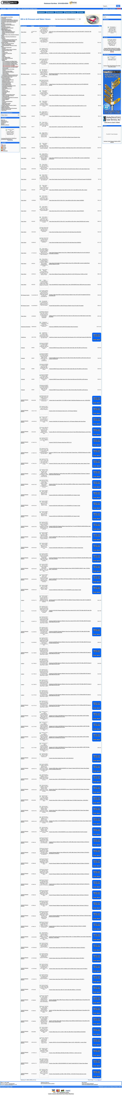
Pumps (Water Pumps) (6, 84)
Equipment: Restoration (6, 23)
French (4, 146)
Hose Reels (4, 59)
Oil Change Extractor (6, 82)
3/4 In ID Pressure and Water (9, 65)
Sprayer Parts (5, 90)
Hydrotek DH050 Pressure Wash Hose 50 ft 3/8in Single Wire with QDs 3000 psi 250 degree (68, 347)
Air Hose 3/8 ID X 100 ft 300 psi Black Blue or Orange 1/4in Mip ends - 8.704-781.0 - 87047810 (69, 63)
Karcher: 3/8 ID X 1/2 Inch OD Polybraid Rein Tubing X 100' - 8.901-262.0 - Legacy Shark (67, 1042)
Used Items (4, 110)
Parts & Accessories (12, 8)
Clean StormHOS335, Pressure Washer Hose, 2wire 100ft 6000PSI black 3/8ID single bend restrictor (70, 284)
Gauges (4, 54)
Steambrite (50, 12)
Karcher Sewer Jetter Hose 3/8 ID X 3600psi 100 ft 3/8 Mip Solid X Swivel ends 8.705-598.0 (68, 968)
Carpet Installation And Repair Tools (9, 39)
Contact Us (3, 122)
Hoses (19, 8)
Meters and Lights (6, 80)
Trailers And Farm (5, 106)
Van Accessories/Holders (7, 101)
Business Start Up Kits (6, 109)
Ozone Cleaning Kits (6, 83)
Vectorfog (4, 102)
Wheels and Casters (6, 103)
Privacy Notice (4, 120)
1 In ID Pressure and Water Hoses (10, 61)
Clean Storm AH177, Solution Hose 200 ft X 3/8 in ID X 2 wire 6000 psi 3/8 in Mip (66, 126)
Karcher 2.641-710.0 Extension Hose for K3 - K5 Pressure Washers (63, 410)
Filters (3, 51)
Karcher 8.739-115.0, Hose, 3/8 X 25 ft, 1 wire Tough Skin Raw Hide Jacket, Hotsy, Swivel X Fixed (69, 463)
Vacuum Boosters (5, 98)
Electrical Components (6, 47)
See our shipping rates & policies (47, 1083)
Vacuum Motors (5, 99)
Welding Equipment (6, 107)
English (4, 144)
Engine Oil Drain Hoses (7, 70)
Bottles (3, 33)
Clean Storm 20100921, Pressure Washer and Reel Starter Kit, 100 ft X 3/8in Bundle (66, 95)
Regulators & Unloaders (7, 86)
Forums (80, 12)
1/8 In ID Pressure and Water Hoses (10, 64)
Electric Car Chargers (6, 44)
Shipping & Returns (5, 124)
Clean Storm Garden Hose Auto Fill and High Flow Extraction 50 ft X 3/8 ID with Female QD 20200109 (70, 179)
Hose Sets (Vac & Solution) (8, 71)
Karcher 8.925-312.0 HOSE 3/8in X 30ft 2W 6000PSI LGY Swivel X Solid (64, 516)
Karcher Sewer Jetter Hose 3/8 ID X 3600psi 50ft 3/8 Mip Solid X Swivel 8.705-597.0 (66, 979)
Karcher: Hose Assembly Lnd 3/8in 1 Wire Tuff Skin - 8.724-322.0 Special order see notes (67, 1073)
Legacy (22, 600)
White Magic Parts (6, 104)
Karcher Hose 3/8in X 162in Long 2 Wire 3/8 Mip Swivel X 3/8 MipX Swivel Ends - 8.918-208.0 (68, 800)
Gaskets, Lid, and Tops (7, 53)
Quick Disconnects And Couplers (9, 85)
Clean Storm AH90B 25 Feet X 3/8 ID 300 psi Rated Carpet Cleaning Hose (64, 137)
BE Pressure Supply (25, 74)
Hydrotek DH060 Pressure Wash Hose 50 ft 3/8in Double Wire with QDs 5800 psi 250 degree (68, 368)
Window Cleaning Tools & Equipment (9, 108)
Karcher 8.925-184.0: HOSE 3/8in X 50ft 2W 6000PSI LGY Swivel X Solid (64, 495)
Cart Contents (112, 8)
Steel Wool (4, 92)
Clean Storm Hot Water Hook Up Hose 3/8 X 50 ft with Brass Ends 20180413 (65, 242)
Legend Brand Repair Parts (8, 79)
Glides (3, 55)
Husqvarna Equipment (25, 326)
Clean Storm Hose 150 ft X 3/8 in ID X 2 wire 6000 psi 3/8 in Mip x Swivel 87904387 (66, 210)
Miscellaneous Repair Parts (7, 81)
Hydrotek (23, 347)
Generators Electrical (6, 26)
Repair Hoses (5, 72)
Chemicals (59, 12)
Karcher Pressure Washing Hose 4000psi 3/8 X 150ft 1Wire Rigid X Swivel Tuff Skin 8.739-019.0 (69, 863)
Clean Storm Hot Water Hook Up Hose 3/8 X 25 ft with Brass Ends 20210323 (65, 231)
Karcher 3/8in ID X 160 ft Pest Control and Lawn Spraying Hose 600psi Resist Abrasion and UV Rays (70, 431)
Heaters (3, 56)
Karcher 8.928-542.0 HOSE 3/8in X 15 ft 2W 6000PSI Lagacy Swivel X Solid (65, 589)
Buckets (4, 38)
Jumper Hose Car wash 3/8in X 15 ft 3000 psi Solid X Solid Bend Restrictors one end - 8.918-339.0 (69, 400)
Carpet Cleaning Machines (55, 1093)
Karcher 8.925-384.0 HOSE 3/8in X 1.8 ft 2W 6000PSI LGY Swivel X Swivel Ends (66, 547)
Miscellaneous (5, 28)
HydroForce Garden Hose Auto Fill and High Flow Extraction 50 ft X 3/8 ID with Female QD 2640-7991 (70, 337)
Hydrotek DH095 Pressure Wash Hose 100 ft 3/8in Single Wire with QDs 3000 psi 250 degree (68, 379)
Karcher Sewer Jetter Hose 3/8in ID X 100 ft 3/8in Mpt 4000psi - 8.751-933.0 (65, 989)
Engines (4, 48)
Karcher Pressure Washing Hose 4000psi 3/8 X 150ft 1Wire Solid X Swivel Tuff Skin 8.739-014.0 (69, 873)
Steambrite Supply (64, 1092)
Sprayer (3, 89)
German (4, 148)
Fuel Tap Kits (5, 52)
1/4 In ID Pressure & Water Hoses (10, 63)
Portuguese (5, 150)
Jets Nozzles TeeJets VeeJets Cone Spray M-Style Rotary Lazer (9, 76)
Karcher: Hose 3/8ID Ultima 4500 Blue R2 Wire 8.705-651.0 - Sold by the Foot (65, 1052)
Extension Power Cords (7, 50)
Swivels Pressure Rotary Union (8, 94)
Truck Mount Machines (68, 1093)
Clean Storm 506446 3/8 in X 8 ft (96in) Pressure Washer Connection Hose (64, 116)
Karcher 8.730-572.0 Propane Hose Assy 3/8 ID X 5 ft (60, 442)
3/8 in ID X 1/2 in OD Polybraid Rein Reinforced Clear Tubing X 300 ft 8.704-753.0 (66, 42)
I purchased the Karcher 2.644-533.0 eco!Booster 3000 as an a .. (8, 139)
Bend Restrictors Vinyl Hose (8, 68)
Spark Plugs (4, 87)
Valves (3, 100)
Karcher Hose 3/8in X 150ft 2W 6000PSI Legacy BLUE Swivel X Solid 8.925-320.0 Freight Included (69, 779)
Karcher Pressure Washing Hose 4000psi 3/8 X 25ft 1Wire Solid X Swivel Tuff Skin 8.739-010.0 (69, 894)
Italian (4, 149)
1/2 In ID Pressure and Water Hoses (10, 62)
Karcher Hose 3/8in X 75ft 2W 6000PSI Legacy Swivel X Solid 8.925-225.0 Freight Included (68, 831)
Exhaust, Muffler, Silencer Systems (9, 49)
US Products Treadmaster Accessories (10, 97)
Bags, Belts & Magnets (7, 30)
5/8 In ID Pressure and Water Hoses (10, 67)
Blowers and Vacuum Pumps (8, 32)
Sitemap (2, 123)
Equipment (41, 12)
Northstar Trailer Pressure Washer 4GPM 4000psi (112, 142)
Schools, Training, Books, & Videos (9, 105)
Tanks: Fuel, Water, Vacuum (8, 95)
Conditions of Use (4, 121)
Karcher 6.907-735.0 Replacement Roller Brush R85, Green (112, 66)
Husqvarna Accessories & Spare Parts (10, 74)
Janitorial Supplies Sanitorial (7, 27)
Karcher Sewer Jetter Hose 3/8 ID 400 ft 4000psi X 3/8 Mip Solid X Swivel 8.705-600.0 (67, 947)
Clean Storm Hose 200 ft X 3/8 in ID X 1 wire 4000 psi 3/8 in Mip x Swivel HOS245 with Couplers (69, 221)
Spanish (4, 147)
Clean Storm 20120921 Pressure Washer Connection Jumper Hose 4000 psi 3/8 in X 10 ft (67, 105)
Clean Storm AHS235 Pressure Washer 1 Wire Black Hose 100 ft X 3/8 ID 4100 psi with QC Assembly (70, 147)
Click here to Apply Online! (112, 122)
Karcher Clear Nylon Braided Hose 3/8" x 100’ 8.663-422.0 (61, 758)
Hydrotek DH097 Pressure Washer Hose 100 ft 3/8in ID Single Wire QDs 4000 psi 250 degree (68, 389)
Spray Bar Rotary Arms (7, 88)
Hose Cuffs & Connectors (7, 58)
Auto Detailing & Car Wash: (7, 16)
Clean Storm (23, 31)
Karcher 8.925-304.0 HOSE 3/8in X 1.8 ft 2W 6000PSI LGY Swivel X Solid (64, 505)
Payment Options (70, 12)
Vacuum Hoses (6, 73)
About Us (3, 119)
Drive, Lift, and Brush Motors (8, 43)
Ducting (4, 69)
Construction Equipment (7, 18)
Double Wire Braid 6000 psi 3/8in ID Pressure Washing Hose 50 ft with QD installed (66, 305)
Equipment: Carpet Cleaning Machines (10, 20)
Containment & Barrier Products (8, 40)
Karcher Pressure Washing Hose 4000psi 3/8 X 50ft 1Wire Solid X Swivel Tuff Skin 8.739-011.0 (68, 905)
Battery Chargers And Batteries (8, 31)
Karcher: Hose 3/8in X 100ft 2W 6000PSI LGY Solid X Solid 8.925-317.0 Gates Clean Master (68, 1063)
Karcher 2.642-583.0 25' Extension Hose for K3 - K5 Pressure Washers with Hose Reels (67, 421)
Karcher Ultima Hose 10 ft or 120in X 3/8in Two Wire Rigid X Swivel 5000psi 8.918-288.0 (67, 1031)
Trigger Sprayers (5, 96)
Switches (4, 93)
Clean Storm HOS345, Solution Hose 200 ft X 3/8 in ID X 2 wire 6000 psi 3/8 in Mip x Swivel (68, 189)
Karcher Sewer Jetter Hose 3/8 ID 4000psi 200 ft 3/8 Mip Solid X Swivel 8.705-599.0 (66, 958)
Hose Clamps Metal (6, 57)
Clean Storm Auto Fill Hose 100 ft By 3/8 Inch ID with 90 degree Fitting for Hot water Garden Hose (69, 168)
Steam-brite (3, 8)
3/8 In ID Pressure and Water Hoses (29, 8)
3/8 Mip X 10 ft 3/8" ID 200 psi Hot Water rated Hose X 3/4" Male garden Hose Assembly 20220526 (69, 53)
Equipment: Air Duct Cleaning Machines (10, 19)
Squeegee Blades (6, 91)
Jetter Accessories (6, 77)
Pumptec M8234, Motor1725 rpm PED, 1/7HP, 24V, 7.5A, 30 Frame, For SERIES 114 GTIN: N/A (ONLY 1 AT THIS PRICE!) (112, 49)
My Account (105, 8)
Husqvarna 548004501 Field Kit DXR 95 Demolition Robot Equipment (63, 326)
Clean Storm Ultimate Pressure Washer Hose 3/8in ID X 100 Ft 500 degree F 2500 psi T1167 (68, 274)
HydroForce (23, 337)
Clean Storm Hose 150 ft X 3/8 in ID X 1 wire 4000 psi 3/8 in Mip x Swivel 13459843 (66, 200)
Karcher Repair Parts (6, 78)
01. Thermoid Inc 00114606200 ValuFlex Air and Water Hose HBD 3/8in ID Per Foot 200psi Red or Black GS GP (112, 31)
